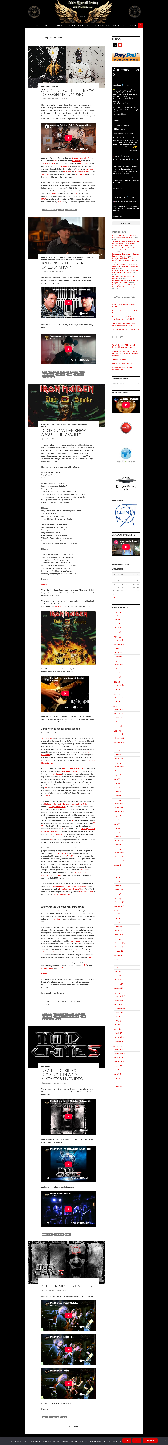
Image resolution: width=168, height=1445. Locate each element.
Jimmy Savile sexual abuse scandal (66, 1016)
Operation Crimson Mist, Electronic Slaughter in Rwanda (125, 282)
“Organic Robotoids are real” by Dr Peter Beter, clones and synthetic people (125, 266)
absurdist (45, 174)
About (38, 25)
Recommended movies (102, 25)
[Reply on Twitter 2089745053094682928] (114, 214)
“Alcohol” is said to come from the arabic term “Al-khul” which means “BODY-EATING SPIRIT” (125, 244)
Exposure (61, 911)
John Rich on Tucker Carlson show (62, 265)
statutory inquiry (86, 891)
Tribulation (78, 259)
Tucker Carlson (48, 377)
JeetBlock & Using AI (119, 359)
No (137, 1440)
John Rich (74, 371)
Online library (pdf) (129, 25)
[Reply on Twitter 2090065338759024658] (114, 117)
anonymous (84, 163)
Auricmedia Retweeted (122, 82)
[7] (94, 822)
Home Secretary (65, 889)
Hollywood (47, 1013)
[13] (85, 869)
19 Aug (127, 85)
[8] (42, 825)
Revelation (89, 257)
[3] (47, 787)
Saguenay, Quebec (48, 163)
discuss (55, 160)
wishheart (116, 129)
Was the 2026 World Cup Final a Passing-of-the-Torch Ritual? (123, 324)
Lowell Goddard (64, 894)
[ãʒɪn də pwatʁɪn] (79, 158)
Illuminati (45, 425)
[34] (84, 948)
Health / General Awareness (56, 257)
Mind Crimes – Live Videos (66, 1285)
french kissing (74, 941)
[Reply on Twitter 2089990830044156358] (114, 150)
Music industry (71, 210)
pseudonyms (65, 166)
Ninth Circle (60, 606)
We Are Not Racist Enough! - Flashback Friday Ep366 (122, 369)
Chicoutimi (76, 160)
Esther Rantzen (58, 952)
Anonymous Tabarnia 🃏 (121, 159)
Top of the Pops (60, 853)
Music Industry (52, 86)
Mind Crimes (46, 1066)
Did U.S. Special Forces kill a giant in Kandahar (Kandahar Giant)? (125, 271)
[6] (73, 820)
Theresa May (77, 889)
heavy (45, 1417)
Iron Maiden (80, 1013)
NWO (69, 425)
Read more (150, 1440)
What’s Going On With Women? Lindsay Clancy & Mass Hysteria (123, 346)
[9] (62, 828)
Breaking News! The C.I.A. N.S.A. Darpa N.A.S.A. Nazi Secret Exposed (124, 286)
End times (64, 371)
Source (44, 584)
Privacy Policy (49, 25)
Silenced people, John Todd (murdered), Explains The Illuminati (124, 259)
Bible (43, 257)
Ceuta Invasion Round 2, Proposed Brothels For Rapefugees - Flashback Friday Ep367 (125, 353)
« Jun (114, 597)
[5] (49, 795)
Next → (77, 1426)
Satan (70, 374)
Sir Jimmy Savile (47, 738)
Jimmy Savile (47, 1016)
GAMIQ (54, 193)
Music (43, 86)
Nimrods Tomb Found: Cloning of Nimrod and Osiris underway (124, 236)
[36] (85, 965)
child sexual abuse (55, 774)
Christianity (54, 371)
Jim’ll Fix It (71, 856)
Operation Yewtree (69, 771)
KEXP (43, 199)
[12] (83, 869)
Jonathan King (54, 919)
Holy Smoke (59, 1013)
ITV (45, 911)
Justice (55, 894)
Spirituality (68, 259)
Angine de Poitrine (49, 210)
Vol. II (59, 202)
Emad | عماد (117, 85)
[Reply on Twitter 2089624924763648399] (114, 185)
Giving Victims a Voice (57, 807)
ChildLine (47, 952)
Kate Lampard (56, 834)
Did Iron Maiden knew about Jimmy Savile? (63, 432)
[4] (47, 795)
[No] (165, 1441)
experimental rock (82, 171)
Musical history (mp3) (85, 25)
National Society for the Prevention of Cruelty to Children (66, 804)
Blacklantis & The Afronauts (122, 363)
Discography (70, 25)
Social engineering (56, 259)
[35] (90, 957)
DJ (78, 738)
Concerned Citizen (119, 197)
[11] (80, 869)
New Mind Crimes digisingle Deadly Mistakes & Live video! (62, 1074)
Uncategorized (77, 425)
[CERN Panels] (126, 515)
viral (77, 193)
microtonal (89, 169)
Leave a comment (60, 99)
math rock (67, 171)
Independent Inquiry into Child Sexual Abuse (70, 886)
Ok (127, 1440)
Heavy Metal (47, 1234)
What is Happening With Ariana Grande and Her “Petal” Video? (123, 318)
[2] (45, 787)
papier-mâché (80, 174)
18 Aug (136, 159)
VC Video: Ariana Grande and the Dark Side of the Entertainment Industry (126, 312)
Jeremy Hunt (55, 831)
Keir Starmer (57, 875)
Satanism (44, 259)
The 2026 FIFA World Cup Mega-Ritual (126, 329)
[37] (62, 968)
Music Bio (60, 25)
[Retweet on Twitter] (114, 81)
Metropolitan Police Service (72, 768)
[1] (87, 157)
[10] (51, 839)
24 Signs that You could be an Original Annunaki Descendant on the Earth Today (125, 250)
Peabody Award (47, 968)
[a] (88, 157)
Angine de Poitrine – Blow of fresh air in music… (67, 92)
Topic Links (116, 25)
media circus (77, 949)
